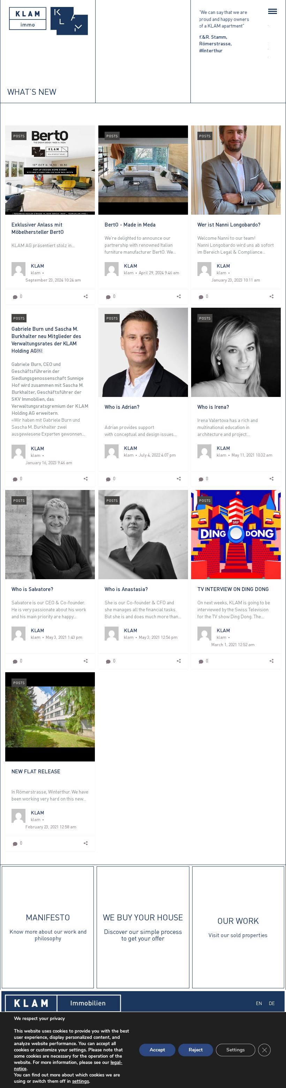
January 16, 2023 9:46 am (48, 462)
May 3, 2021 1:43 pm (64, 637)
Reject (196, 1050)
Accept (157, 1050)
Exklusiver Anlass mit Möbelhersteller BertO (38, 228)
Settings (235, 1050)
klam (35, 272)
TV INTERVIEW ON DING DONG (233, 589)
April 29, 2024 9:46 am (159, 272)
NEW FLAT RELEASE (36, 771)
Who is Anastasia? (126, 589)
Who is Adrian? (122, 407)
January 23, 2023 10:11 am (235, 280)
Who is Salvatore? (32, 589)
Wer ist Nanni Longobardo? (229, 224)
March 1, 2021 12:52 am (233, 644)
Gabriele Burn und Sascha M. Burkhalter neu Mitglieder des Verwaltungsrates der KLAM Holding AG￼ (46, 339)
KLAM (37, 266)
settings (80, 1081)
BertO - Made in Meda (130, 224)
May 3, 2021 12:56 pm (158, 637)
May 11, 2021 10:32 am (252, 455)
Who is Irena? (213, 407)
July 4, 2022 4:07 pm (157, 455)
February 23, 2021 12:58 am (50, 826)
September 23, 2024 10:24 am (53, 280)
